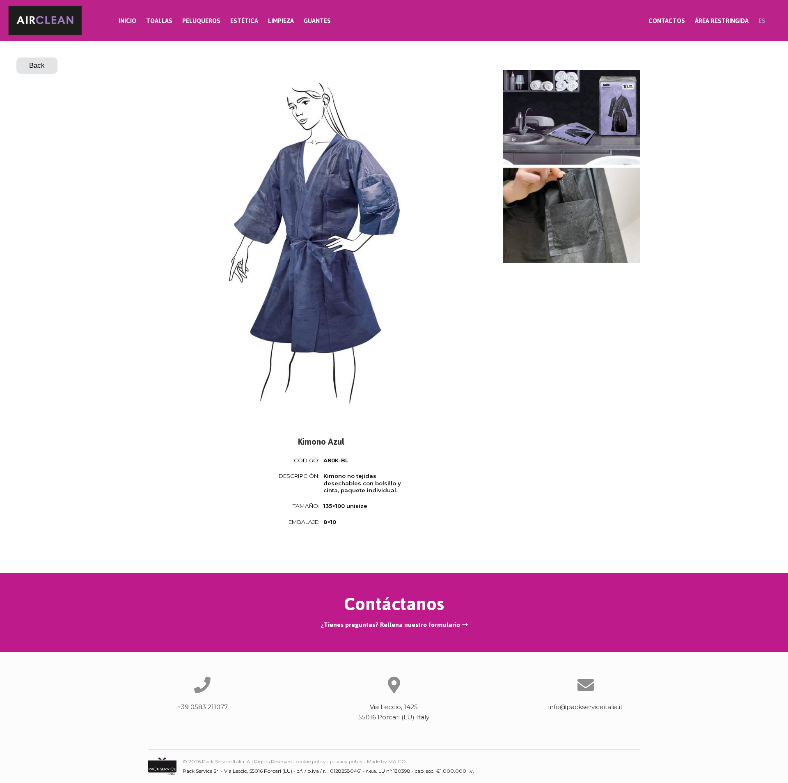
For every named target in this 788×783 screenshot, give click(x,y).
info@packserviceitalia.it (585, 707)
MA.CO (397, 761)
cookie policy (311, 761)
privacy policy (346, 761)
